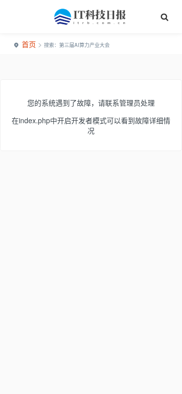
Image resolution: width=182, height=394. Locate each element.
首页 (29, 44)
